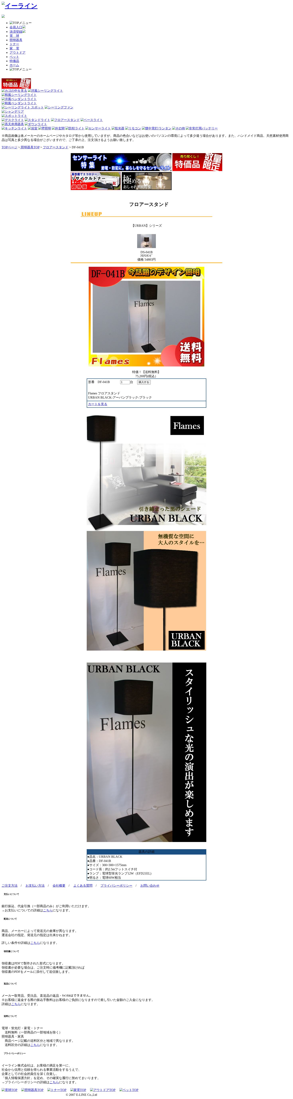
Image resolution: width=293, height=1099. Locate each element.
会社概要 (59, 885)
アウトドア (18, 52)
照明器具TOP (29, 147)
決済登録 (16, 31)
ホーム (14, 65)
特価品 (14, 61)
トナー (14, 44)
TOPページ (9, 147)
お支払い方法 (35, 885)
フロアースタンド (55, 147)
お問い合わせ (149, 885)
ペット (14, 56)
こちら (48, 910)
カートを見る (97, 404)
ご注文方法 (10, 885)
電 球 (14, 35)
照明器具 (16, 40)
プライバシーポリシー (116, 885)
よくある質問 (82, 885)
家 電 (14, 48)
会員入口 (16, 27)
